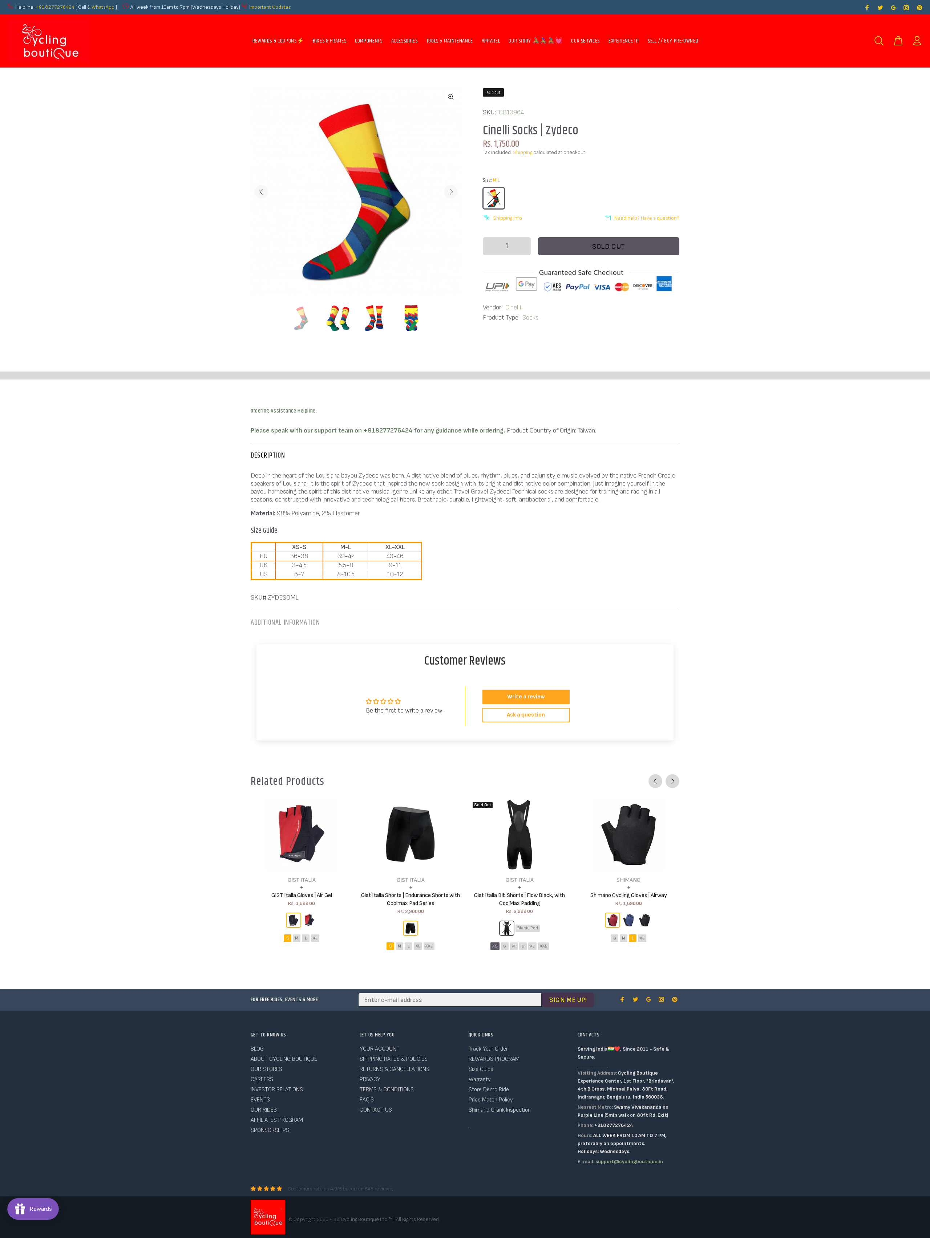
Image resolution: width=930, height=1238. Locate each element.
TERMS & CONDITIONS (387, 1089)
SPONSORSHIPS (270, 1130)
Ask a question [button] (526, 714)
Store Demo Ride (489, 1089)
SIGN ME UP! (568, 1000)
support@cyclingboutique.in (629, 1161)
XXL (429, 946)
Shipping (522, 152)
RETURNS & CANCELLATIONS (394, 1069)
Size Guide (481, 1069)
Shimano (628, 880)
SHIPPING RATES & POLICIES (394, 1059)
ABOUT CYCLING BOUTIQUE (284, 1059)
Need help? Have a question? (646, 218)
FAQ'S (367, 1099)
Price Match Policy (491, 1099)
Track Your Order (488, 1049)
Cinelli (513, 307)
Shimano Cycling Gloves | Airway (628, 895)
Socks (530, 317)
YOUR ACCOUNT (380, 1049)
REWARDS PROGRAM (494, 1059)
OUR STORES (266, 1069)
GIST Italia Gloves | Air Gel (301, 895)
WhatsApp (104, 7)
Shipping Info (507, 218)
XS (495, 946)
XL (315, 938)
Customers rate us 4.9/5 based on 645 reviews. (340, 1189)
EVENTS (260, 1099)
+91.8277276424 (55, 7)
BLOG (257, 1049)
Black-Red (527, 928)
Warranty (480, 1079)
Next (451, 192)
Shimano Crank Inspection (500, 1110)
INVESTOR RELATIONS (277, 1089)
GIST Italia (302, 880)
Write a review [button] (526, 696)
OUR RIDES (264, 1110)
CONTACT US (376, 1110)
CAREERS (262, 1079)
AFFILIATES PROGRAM (277, 1120)
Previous (261, 192)
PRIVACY (370, 1079)
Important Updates (270, 7)
